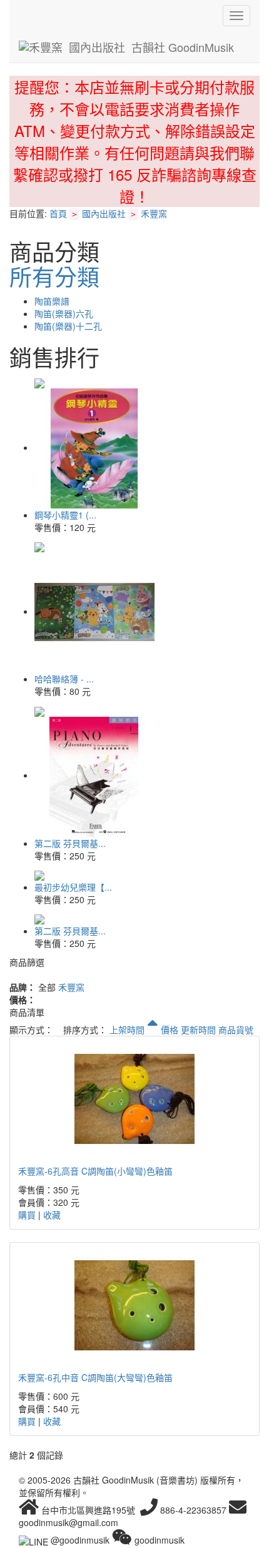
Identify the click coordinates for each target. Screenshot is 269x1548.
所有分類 (54, 276)
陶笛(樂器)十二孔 (68, 326)
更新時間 (198, 1029)
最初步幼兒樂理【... (73, 887)
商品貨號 (235, 1029)
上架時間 (128, 1029)
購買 (27, 1214)
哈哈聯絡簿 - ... (64, 678)
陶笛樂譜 (51, 301)
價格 (169, 1029)
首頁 (58, 213)
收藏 (52, 1214)
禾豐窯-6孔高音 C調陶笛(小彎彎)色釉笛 (95, 1171)
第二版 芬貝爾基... (70, 843)
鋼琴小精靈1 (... (65, 514)
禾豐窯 (154, 213)
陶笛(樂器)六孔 (63, 313)
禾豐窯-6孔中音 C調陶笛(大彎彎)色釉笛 (95, 1377)
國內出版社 (104, 213)
